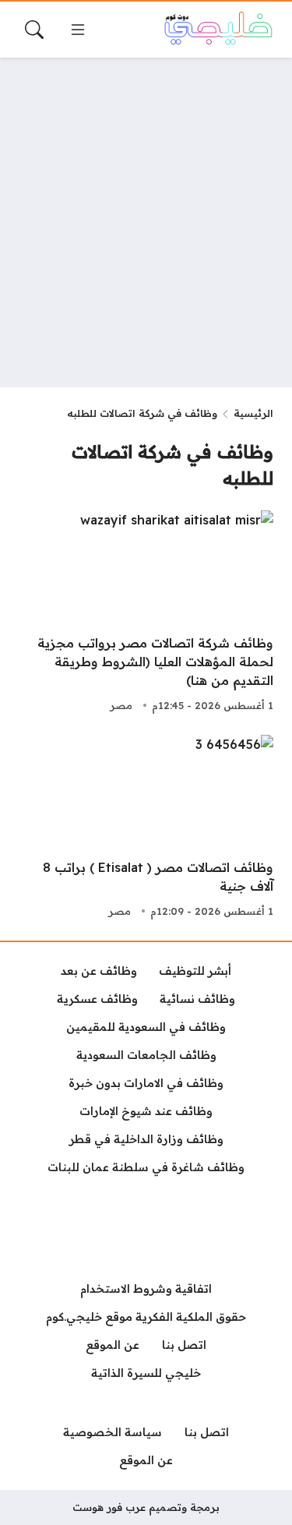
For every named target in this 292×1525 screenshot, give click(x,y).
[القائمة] (77, 29)
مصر (121, 705)
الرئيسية (253, 413)
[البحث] (34, 29)
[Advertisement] (146, 222)
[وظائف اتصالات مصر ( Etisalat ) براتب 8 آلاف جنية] (146, 828)
